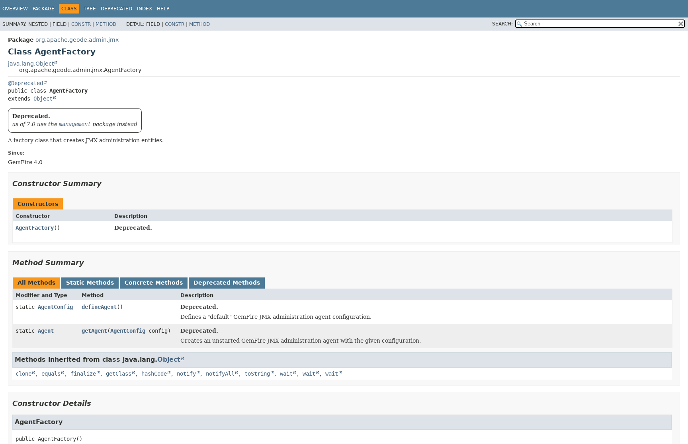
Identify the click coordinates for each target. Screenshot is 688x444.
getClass (118, 373)
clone (23, 373)
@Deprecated (25, 83)
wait (286, 373)
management (75, 124)
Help (163, 9)
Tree (90, 9)
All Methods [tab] (36, 282)
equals (51, 373)
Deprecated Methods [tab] (227, 282)
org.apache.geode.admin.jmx (77, 40)
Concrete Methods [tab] (154, 282)
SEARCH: (502, 24)
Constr (81, 24)
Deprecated (116, 9)
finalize (83, 373)
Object (43, 98)
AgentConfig (55, 307)
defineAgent (99, 307)
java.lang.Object (31, 63)
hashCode (154, 373)
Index (144, 9)
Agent (46, 331)
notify (186, 373)
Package (44, 9)
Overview (15, 9)
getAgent (94, 331)
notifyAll (220, 373)
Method (106, 24)
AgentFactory (35, 228)
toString (257, 373)
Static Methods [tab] (90, 282)
